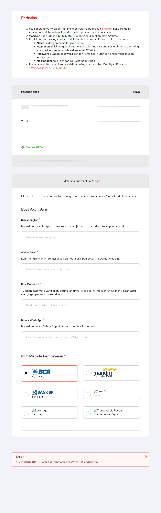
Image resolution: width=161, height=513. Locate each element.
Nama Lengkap (29, 220)
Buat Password (30, 284)
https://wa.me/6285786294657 (48, 68)
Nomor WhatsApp (31, 320)
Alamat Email (28, 252)
